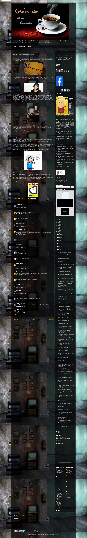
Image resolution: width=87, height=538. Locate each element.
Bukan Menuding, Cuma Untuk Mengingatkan (69, 472)
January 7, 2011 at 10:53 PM (21, 234)
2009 (58, 432)
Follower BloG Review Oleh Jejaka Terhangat (66, 364)
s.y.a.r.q (17, 257)
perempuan (58, 127)
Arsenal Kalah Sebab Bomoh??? (63, 369)
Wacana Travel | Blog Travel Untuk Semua (64, 57)
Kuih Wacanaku (63, 123)
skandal (72, 127)
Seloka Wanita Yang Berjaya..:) (63, 321)
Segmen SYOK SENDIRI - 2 (63, 257)
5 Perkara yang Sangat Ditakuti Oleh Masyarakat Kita (64, 314)
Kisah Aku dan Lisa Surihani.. (63, 323)
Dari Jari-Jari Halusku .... (68, 478)
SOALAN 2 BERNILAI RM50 (63, 296)
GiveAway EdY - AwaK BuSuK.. (63, 409)
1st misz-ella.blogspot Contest (63, 350)
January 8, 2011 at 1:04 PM (21, 274)
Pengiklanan (22, 46)
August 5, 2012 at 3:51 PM (20, 312)
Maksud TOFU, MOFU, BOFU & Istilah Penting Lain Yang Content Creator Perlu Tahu (60, 488)
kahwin (64, 126)
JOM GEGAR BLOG (61, 324)
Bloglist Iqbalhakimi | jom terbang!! (64, 258)
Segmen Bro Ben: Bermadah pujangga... (65, 373)
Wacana (72, 125)
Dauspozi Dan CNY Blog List (63, 279)
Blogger (58, 119)
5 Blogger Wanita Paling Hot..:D (63, 317)
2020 (58, 219)
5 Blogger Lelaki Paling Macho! (63, 320)
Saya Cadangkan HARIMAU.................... (65, 426)
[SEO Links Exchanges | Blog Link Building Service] (16, 530)
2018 (58, 222)
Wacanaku (58, 502)
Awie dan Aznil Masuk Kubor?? (63, 355)
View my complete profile (60, 67)
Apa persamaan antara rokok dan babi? (65, 293)
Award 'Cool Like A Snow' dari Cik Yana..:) (65, 387)
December (60, 234)
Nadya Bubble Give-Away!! (62, 407)
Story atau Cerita (63, 124)
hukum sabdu (33, 141)
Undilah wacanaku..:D (62, 290)
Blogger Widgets (62, 437)
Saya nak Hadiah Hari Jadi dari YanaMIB (65, 377)
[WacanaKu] (59, 85)
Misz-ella (18, 278)
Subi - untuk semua (69, 479)
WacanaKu (57, 75)
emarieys (18, 217)
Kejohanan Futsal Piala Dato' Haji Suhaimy (65, 278)
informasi (59, 126)
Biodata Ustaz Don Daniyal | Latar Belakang (64, 146)
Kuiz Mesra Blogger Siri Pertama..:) (64, 357)
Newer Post (15, 319)
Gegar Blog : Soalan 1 (62, 298)
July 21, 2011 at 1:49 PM (20, 306)
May (59, 244)
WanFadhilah (18, 263)
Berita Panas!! (60, 261)
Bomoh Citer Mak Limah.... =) (63, 422)
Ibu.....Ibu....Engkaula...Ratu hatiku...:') (64, 403)
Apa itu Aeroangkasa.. (62, 360)
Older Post (51, 319)
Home (15, 46)
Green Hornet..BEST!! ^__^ (62, 301)
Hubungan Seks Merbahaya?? (63, 347)
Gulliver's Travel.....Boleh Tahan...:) (64, 358)
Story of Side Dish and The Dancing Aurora (59, 497)
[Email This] (30, 198)
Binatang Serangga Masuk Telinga (63, 181)
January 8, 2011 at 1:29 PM (21, 287)
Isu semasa (64, 122)
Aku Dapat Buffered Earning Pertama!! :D (65, 308)
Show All (63, 508)
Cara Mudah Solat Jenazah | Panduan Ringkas (65, 133)
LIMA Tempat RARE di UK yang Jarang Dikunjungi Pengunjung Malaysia (64, 61)
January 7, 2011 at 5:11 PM (21, 207)
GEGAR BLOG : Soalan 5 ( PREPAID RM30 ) (66, 283)
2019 (58, 221)
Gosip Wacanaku (66, 121)
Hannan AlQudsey (19, 229)
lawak (68, 126)
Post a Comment (18, 314)
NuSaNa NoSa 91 (19, 284)
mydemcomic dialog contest (63, 302)
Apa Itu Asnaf (59, 164)
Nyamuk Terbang (19, 303)
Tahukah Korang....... (65, 125)
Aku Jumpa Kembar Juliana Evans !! (64, 330)
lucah (72, 126)
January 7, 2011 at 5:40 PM (21, 226)
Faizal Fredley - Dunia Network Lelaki (59, 494)
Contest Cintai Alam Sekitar (63, 299)
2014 (58, 228)
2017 (58, 224)
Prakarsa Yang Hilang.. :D (62, 418)
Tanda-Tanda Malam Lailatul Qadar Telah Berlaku (60, 480)
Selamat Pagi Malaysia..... (62, 417)
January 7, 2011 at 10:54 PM (21, 241)
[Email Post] (28, 198)
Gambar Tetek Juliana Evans (62, 151)
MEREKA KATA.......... (62, 406)
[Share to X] (32, 198)
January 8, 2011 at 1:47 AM (21, 253)
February (60, 249)
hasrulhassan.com (60, 478)
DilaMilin (18, 309)
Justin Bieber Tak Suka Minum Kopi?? (64, 271)
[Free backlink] (21, 530)
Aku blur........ (60, 295)
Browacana (18, 210)
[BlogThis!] (31, 198)
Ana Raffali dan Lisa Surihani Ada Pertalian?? (66, 334)
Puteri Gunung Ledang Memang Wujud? (65, 315)
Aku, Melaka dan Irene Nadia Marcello (64, 263)
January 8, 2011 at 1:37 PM (21, 293)
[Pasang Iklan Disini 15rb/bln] (61, 206)
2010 (58, 431)
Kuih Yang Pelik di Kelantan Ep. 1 (64, 306)
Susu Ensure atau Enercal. (61, 177)
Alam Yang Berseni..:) (62, 368)
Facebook (30, 46)
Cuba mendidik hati (60, 179)
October (59, 237)
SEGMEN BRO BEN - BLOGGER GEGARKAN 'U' (64, 366)
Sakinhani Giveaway (61, 400)
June (59, 243)
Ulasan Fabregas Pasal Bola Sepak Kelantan (66, 264)
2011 (58, 233)
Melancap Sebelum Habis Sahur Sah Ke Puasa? (65, 162)
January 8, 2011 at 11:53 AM (21, 268)
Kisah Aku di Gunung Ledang (63, 292)
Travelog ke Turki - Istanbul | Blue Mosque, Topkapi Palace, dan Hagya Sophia (64, 59)
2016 (58, 225)
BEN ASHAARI (59, 470)
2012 (58, 231)
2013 (58, 230)
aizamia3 (68, 470)
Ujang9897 (18, 204)
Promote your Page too (59, 86)
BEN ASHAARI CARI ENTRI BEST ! (63, 166)
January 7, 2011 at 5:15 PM (21, 213)
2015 (58, 227)
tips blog (60, 128)
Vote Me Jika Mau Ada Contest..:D (64, 335)
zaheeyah (18, 250)
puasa (63, 127)
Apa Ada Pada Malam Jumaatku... (64, 276)
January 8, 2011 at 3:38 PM (21, 299)
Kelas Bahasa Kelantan (19, 200)
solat (57, 128)
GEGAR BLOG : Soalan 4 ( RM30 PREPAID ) (66, 289)
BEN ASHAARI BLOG (62, 285)
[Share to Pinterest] (35, 198)
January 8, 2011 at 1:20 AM (21, 247)
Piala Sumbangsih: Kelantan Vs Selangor (65, 266)
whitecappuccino (19, 223)
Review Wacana (70, 123)
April (59, 246)
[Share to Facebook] (34, 198)
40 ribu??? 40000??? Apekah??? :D (64, 394)
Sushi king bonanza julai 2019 (62, 180)
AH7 (17, 238)
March (59, 247)
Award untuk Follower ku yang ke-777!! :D (65, 328)
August (59, 240)
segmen (67, 127)
